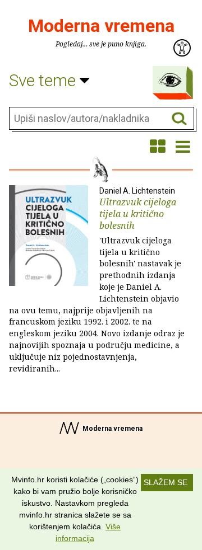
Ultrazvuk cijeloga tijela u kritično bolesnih (97, 280)
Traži (179, 119)
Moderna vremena (101, 25)
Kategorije (170, 80)
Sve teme (44, 80)
